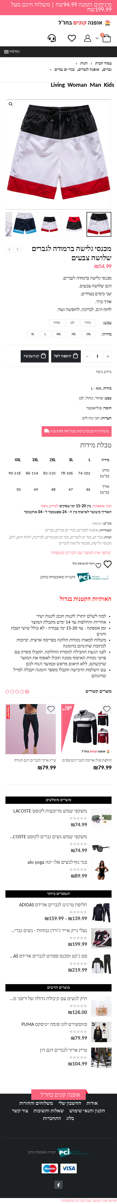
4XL (58, 334)
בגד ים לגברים (80, 537)
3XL (73, 334)
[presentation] (110, 154)
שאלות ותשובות (48, 1111)
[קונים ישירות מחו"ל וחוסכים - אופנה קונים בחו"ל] (84, 22)
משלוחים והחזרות (36, 1103)
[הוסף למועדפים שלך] (100, 709)
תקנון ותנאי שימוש (87, 1111)
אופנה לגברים (87, 530)
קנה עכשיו (31, 356)
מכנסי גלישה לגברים (74, 543)
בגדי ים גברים (66, 530)
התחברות (52, 1118)
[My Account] (88, 38)
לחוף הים (24, 537)
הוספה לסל (62, 356)
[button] (15, 51)
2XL (88, 334)
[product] (80, 729)
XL (32, 334)
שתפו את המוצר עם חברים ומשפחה (80, 553)
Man (95, 85)
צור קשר (20, 1111)
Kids (109, 85)
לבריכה (38, 537)
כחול (88, 323)
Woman (77, 85)
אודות (92, 1103)
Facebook (58, 1185)
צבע (108, 323)
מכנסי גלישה (102, 543)
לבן (72, 323)
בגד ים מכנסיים (57, 537)
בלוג (70, 1118)
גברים (49, 530)
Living (58, 85)
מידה (107, 334)
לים (12, 537)
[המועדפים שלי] (71, 38)
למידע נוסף (50, 506)
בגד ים (98, 537)
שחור (56, 323)
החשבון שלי (70, 1103)
